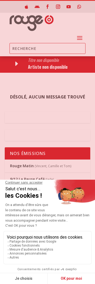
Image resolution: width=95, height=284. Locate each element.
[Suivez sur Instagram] (58, 6)
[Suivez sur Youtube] (68, 6)
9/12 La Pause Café (27, 179)
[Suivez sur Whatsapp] (79, 6)
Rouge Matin (22, 165)
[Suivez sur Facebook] (47, 6)
